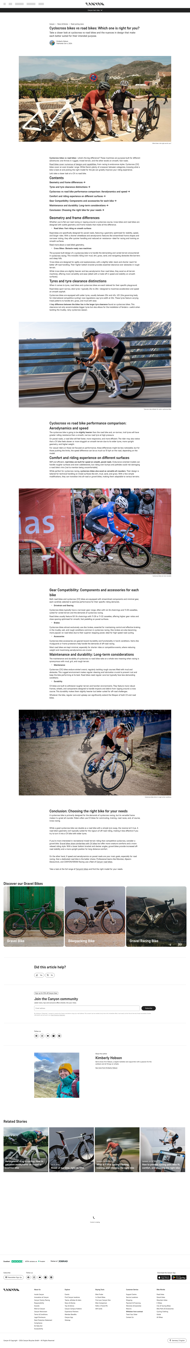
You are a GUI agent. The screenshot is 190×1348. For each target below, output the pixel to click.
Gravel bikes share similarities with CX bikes (78, 843)
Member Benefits (71, 1314)
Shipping (129, 1300)
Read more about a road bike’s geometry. (67, 244)
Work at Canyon (39, 1309)
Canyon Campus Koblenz (73, 1309)
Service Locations (132, 1297)
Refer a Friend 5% (101, 1306)
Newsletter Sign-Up (15, 1277)
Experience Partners (71, 1311)
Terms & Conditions (41, 1314)
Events (67, 1294)
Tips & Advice (69, 1306)
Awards (36, 1306)
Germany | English (178, 1340)
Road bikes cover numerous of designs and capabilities (72, 164)
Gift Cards (98, 1309)
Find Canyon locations (72, 1297)
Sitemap (67, 1320)
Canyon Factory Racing (42, 1300)
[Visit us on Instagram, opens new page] (42, 1036)
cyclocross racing (59, 255)
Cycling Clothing (162, 1311)
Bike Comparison (101, 1303)
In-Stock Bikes (100, 1297)
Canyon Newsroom (40, 1311)
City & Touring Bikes (164, 1306)
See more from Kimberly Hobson (106, 1068)
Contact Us (130, 1317)
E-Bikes (159, 1303)
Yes (41, 975)
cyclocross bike (81, 252)
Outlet (159, 1314)
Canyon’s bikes (82, 869)
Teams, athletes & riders (73, 1300)
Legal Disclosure (39, 1317)
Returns (129, 1309)
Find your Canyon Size (103, 1300)
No (52, 975)
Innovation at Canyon (41, 1297)
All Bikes (160, 1317)
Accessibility (38, 1329)
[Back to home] (95, 4)
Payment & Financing (133, 1303)
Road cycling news (77, 24)
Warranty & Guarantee (133, 1306)
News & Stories (62, 24)
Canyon (52, 24)
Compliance (38, 1323)
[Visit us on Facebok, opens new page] (36, 1036)
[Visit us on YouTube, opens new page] (48, 1036)
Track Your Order (131, 1314)
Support (41, 4)
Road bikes (54, 232)
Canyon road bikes (104, 861)
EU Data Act (38, 1326)
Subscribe (148, 1008)
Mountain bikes (162, 1300)
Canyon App (69, 1317)
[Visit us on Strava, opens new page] (53, 1036)
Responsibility (39, 1303)
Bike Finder (99, 1294)
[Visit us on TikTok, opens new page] (59, 1036)
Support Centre (131, 1294)
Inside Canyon (39, 1294)
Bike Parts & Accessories (165, 1309)
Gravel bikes (161, 1297)
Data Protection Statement (58, 1015)
